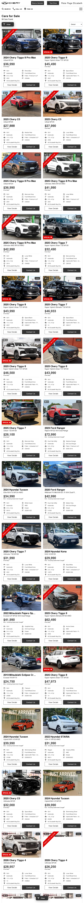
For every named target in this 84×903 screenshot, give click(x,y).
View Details (12, 85)
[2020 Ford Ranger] (62, 474)
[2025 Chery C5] (21, 104)
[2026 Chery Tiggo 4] (21, 845)
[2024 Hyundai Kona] (62, 536)
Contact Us (30, 85)
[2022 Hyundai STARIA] (62, 721)
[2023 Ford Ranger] (62, 412)
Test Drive (53, 3)
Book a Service (37, 3)
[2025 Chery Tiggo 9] (62, 598)
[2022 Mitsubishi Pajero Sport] (21, 598)
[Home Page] (11, 3)
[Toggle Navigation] (80, 9)
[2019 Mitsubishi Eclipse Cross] (21, 659)
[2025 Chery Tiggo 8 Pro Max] (21, 165)
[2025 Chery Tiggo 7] (62, 227)
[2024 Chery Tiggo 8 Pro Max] (21, 42)
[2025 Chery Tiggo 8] (62, 42)
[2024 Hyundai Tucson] (21, 474)
